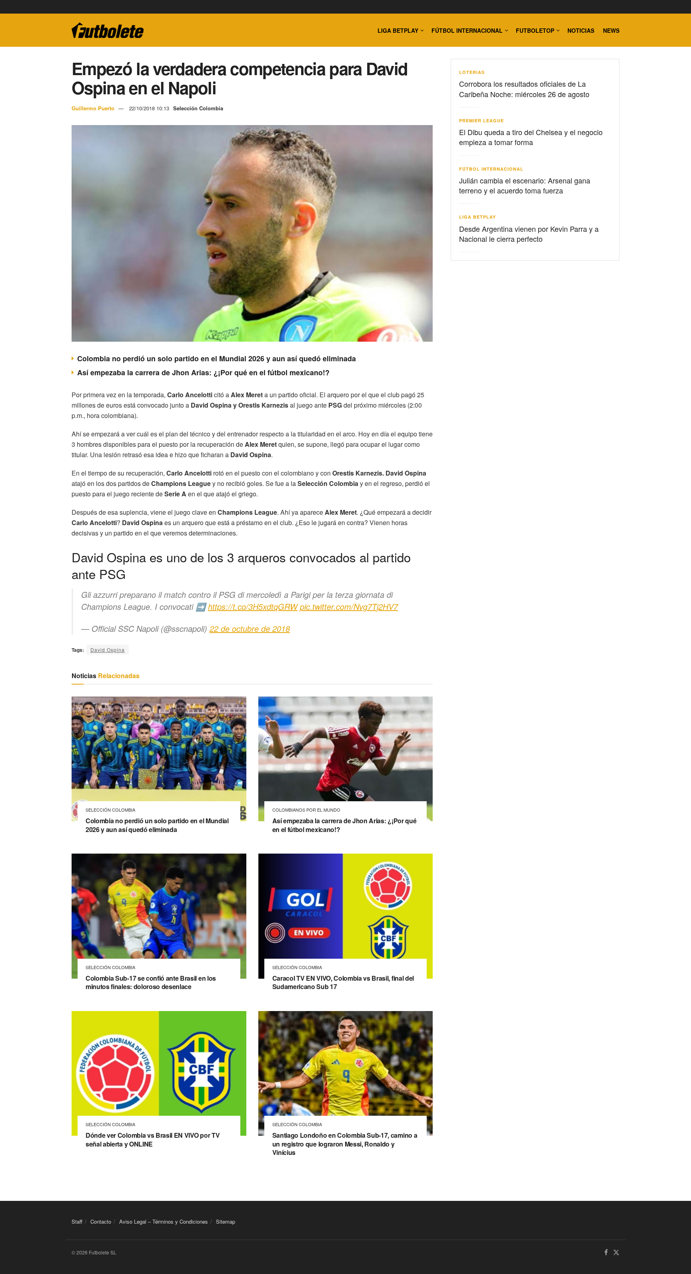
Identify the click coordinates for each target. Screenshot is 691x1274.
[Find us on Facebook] (606, 1252)
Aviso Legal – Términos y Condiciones (163, 1221)
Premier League (481, 120)
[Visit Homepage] (108, 30)
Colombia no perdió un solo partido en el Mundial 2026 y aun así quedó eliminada (216, 358)
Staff (77, 1221)
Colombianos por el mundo (306, 810)
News (611, 30)
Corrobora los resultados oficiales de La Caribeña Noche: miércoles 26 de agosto (524, 88)
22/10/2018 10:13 (149, 108)
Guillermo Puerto (93, 108)
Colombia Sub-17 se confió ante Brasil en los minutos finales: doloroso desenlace (151, 982)
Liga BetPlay (477, 217)
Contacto (100, 1221)
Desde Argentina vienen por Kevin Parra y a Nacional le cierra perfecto (529, 233)
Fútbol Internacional (467, 30)
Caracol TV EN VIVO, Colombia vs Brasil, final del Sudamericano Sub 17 (343, 982)
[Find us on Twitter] (616, 1252)
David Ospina (107, 649)
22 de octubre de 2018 (250, 628)
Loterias (472, 72)
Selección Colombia (198, 108)
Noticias (580, 30)
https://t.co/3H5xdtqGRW (253, 606)
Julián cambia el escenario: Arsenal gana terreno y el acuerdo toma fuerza (524, 185)
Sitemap (225, 1221)
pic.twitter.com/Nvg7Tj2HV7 (349, 606)
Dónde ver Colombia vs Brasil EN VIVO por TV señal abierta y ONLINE (153, 1140)
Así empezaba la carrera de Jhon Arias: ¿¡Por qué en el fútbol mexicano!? (203, 372)
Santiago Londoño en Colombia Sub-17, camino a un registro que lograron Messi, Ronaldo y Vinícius (344, 1144)
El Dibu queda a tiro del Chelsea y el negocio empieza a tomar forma (531, 137)
